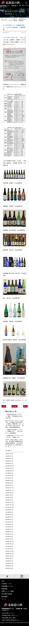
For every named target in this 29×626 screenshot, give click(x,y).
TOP (2, 581)
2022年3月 (8, 536)
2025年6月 (8, 478)
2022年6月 (8, 531)
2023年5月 (8, 517)
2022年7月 (8, 529)
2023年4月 (8, 519)
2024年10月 (8, 492)
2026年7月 (8, 453)
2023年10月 (8, 507)
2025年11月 (8, 468)
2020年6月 (8, 563)
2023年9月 (8, 509)
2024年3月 (8, 500)
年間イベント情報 (7, 591)
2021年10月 (8, 544)
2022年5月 (8, 534)
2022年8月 (8, 527)
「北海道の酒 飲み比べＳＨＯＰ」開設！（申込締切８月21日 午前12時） (13, 416)
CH (27, 5)
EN (23, 5)
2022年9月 (8, 524)
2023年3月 (8, 522)
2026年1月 (8, 463)
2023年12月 (8, 502)
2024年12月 (8, 487)
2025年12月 (8, 466)
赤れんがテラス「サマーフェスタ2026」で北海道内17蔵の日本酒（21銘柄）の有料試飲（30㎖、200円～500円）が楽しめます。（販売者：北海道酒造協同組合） (14, 424)
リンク (3, 599)
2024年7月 (8, 495)
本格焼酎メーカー (7, 586)
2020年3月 (8, 568)
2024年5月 (8, 497)
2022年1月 (8, 539)
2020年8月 (8, 561)
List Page (15, 406)
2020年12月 (8, 551)
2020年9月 (8, 558)
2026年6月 (8, 456)
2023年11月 (8, 505)
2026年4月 (8, 458)
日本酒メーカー (6, 584)
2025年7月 (8, 475)
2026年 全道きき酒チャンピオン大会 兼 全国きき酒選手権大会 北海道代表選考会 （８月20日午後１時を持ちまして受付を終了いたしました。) (14, 443)
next (25, 406)
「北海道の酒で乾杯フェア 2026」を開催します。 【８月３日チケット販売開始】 (14, 431)
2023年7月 (8, 514)
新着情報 (4, 589)
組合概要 (4, 596)
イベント (23, 32)
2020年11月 (8, 553)
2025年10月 (8, 470)
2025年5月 (8, 480)
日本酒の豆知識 (6, 594)
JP (20, 5)
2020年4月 (8, 566)
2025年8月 (8, 473)
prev (4, 406)
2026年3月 (8, 461)
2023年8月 (8, 512)
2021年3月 (8, 548)
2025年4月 (8, 483)
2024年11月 (8, 490)
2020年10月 (8, 556)
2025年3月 (8, 485)
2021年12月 (8, 541)
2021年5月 (8, 546)
